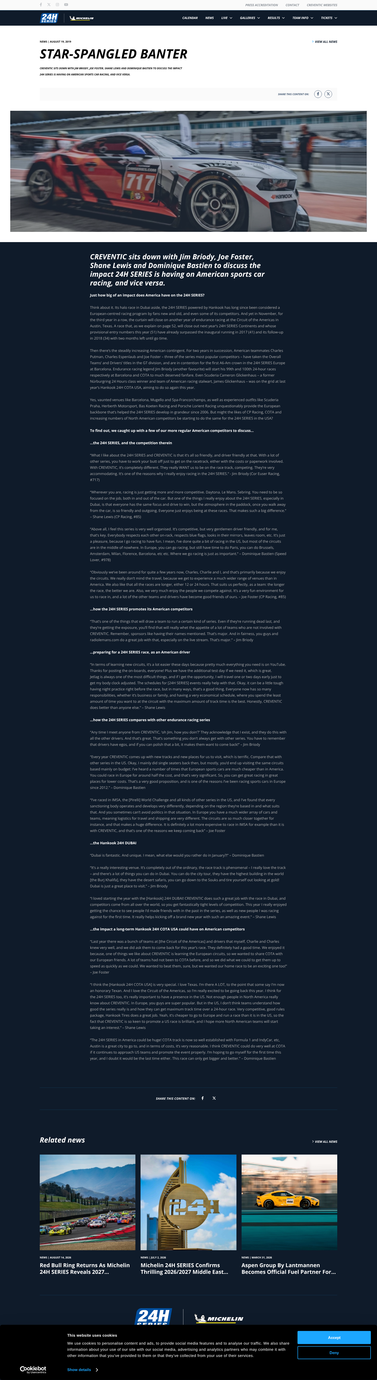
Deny (334, 1352)
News (209, 18)
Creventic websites (322, 5)
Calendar (190, 18)
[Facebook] (40, 5)
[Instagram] (57, 5)
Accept (334, 1337)
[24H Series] (67, 18)
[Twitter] (49, 5)
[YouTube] (66, 5)
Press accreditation (261, 5)
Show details (79, 1370)
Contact (292, 5)
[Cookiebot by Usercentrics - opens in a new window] (33, 1370)
